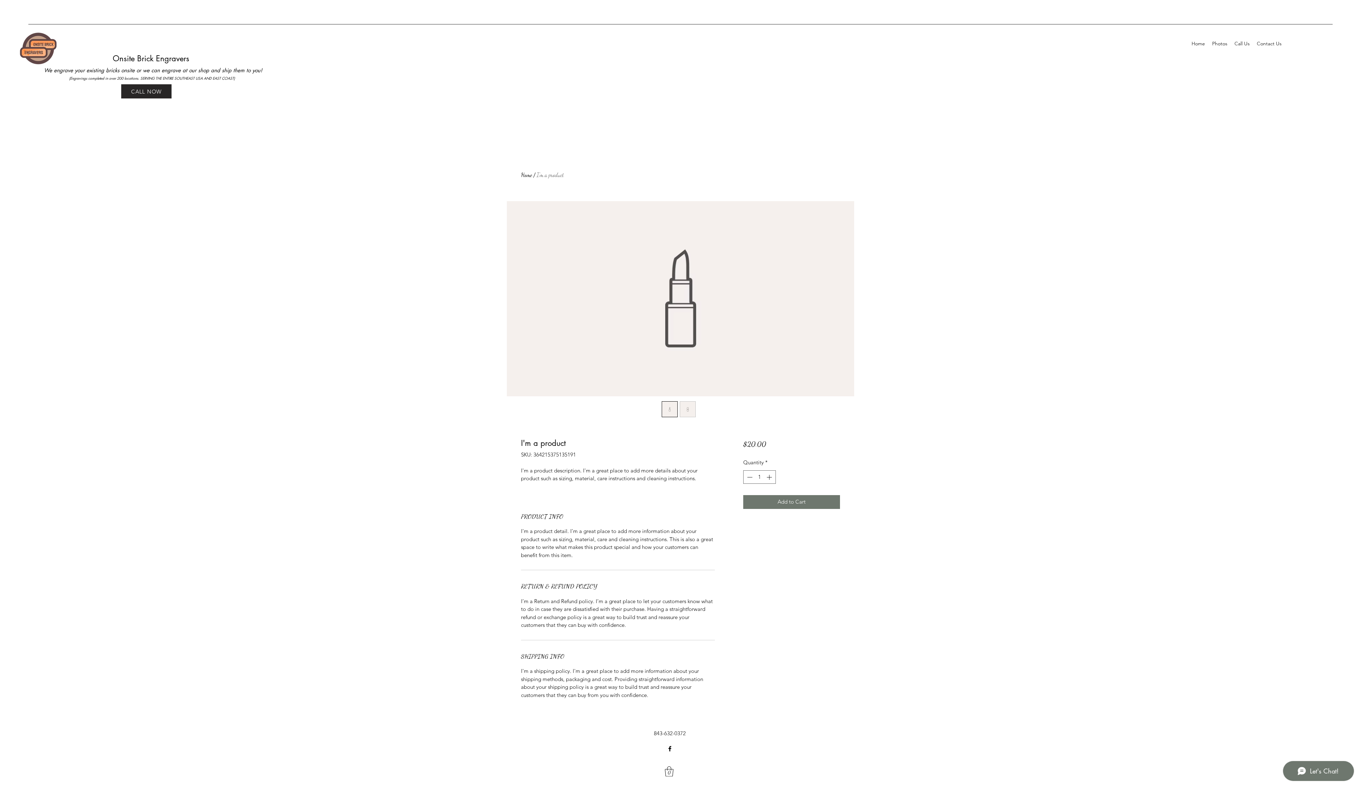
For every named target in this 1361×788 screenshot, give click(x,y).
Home (526, 174)
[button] (669, 771)
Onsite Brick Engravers (152, 58)
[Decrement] (749, 477)
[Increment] (770, 477)
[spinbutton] (759, 477)
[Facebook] (669, 748)
